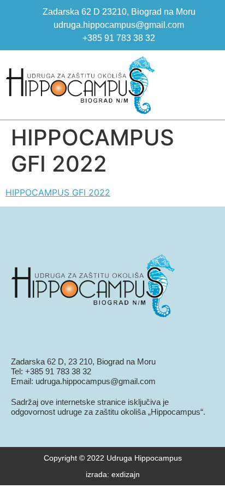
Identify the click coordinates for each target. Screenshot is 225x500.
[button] (206, 85)
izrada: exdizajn (113, 474)
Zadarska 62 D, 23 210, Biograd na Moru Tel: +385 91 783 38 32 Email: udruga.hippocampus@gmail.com (83, 371)
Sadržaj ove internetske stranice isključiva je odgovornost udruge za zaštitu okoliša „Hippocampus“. (108, 406)
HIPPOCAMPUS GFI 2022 (57, 192)
